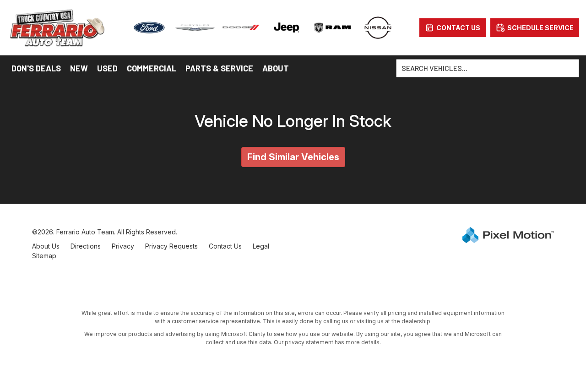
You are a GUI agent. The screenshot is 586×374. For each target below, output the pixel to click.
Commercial (151, 68)
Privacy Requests (171, 246)
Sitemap (44, 256)
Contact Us (225, 246)
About (275, 68)
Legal (261, 246)
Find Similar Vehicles (293, 157)
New (79, 68)
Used (107, 68)
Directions (86, 246)
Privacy (123, 246)
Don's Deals (36, 68)
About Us (46, 246)
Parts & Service (219, 68)
